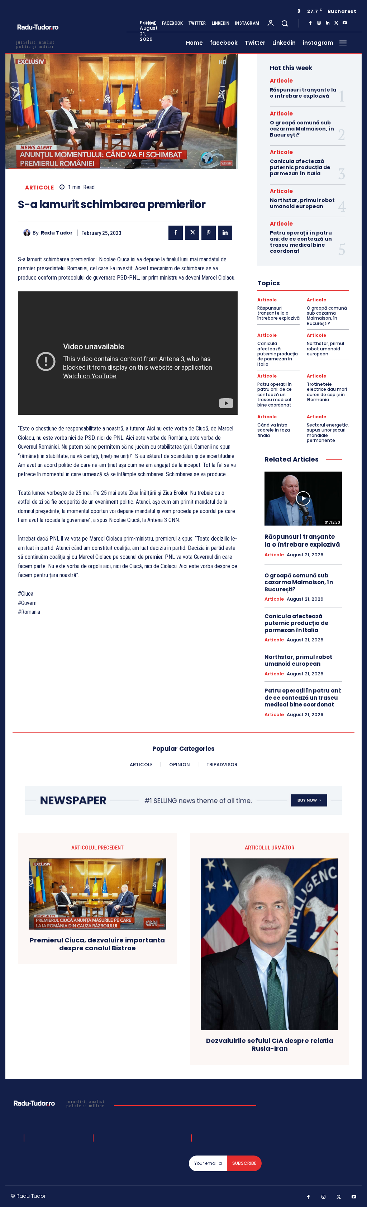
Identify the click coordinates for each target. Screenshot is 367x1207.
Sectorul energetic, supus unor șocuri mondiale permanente (328, 432)
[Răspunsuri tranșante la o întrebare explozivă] (303, 499)
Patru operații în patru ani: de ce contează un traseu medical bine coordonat (301, 241)
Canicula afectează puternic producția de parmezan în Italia (300, 167)
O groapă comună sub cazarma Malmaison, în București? (302, 128)
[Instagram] (319, 23)
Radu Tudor (57, 233)
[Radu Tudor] (28, 232)
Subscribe (244, 1163)
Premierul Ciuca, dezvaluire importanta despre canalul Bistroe (97, 944)
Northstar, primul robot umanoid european (302, 203)
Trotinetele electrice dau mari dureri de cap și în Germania (327, 392)
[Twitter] (336, 23)
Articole (39, 187)
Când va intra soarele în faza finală (273, 430)
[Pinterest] (208, 233)
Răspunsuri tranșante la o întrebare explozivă (303, 92)
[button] (284, 23)
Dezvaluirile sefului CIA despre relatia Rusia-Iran (269, 1044)
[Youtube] (344, 23)
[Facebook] (310, 23)
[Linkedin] (327, 23)
